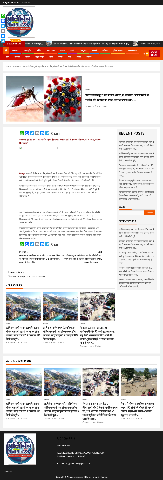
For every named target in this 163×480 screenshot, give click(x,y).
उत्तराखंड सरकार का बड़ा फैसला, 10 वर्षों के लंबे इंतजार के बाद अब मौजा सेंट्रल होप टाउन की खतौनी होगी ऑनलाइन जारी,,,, (136, 195)
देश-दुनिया (83, 50)
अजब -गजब (51, 50)
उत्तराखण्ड (15, 50)
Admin (90, 106)
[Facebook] (4, 20)
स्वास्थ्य (89, 57)
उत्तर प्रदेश (27, 50)
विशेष (51, 57)
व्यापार (60, 57)
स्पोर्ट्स (79, 57)
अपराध (62, 50)
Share (55, 133)
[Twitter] (4, 26)
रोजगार (27, 57)
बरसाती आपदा (132, 50)
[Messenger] (4, 36)
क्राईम (72, 50)
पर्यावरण (105, 50)
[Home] (6, 50)
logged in (24, 276)
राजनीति (17, 57)
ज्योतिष (39, 50)
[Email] (4, 31)
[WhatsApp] (4, 15)
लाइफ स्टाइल (40, 57)
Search (122, 207)
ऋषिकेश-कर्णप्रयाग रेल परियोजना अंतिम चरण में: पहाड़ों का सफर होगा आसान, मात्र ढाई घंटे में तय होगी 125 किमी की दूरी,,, (75, 44)
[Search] (144, 53)
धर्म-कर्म (94, 50)
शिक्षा (69, 57)
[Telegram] (4, 41)
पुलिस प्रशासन (118, 50)
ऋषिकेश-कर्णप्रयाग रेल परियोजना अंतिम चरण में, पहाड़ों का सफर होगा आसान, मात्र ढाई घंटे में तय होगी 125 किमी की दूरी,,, (136, 145)
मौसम (7, 57)
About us (26, 3)
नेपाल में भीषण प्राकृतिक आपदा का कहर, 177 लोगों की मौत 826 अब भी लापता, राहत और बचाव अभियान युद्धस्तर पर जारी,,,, (136, 184)
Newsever (89, 477)
